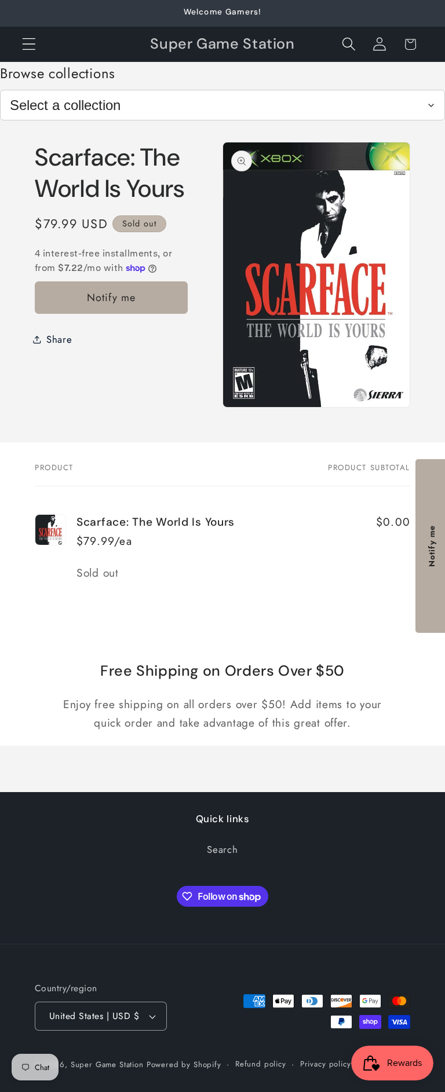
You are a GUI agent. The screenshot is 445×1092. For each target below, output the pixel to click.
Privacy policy (325, 1063)
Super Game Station (107, 1064)
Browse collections (57, 73)
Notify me (111, 297)
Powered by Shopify (184, 1064)
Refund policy (260, 1063)
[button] (29, 44)
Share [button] (59, 339)
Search (222, 849)
